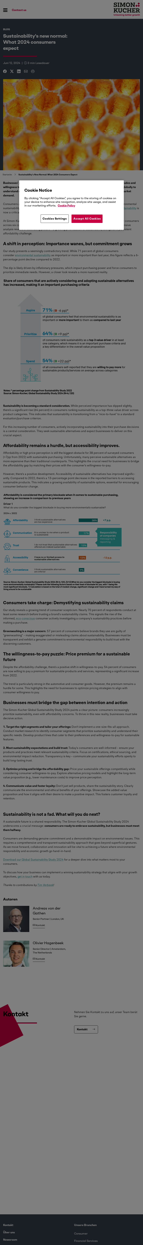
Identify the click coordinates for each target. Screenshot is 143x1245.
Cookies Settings (55, 218)
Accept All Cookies (87, 218)
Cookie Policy (66, 205)
